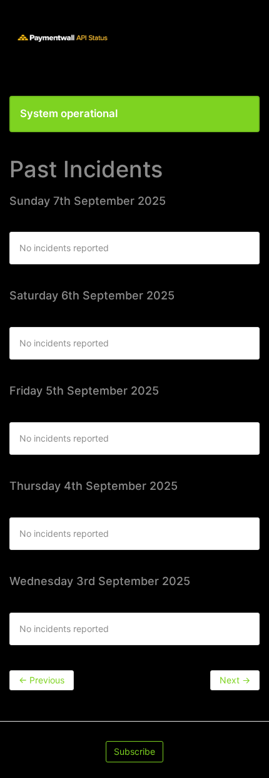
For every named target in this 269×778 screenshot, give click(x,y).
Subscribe (134, 751)
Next (235, 680)
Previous (41, 680)
